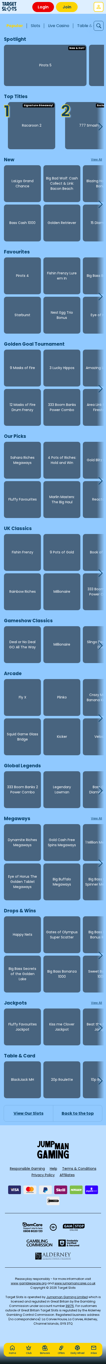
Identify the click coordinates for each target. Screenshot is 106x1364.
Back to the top (78, 1113)
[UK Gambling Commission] (39, 1243)
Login (43, 7)
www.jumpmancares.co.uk (74, 1283)
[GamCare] (32, 1227)
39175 (70, 1306)
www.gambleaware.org (29, 1283)
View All (96, 159)
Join (67, 7)
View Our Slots (28, 1113)
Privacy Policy (43, 1174)
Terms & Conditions (79, 1168)
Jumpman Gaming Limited (67, 1297)
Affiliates (67, 1174)
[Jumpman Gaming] (53, 1157)
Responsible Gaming (27, 1168)
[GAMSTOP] (74, 1227)
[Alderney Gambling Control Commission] (53, 1256)
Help (53, 1168)
